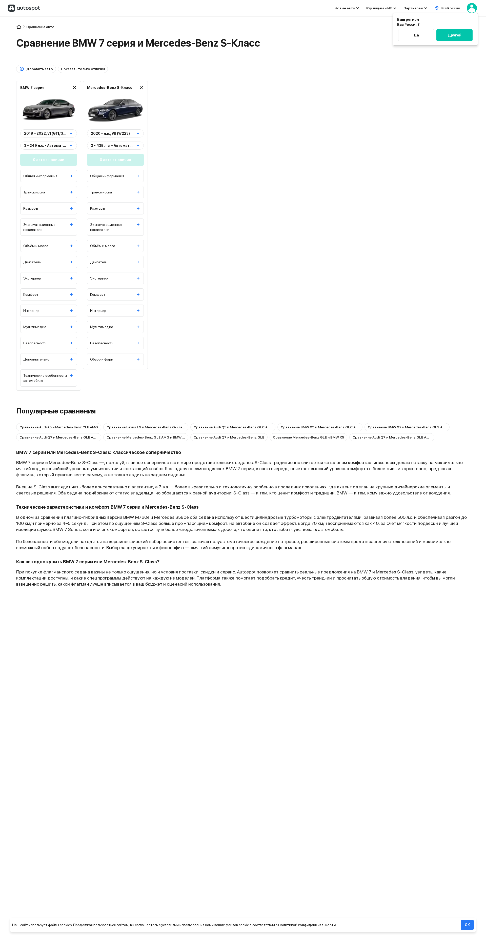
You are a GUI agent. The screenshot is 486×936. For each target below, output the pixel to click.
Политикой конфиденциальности (307, 925)
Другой (454, 35)
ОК (467, 925)
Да (416, 35)
